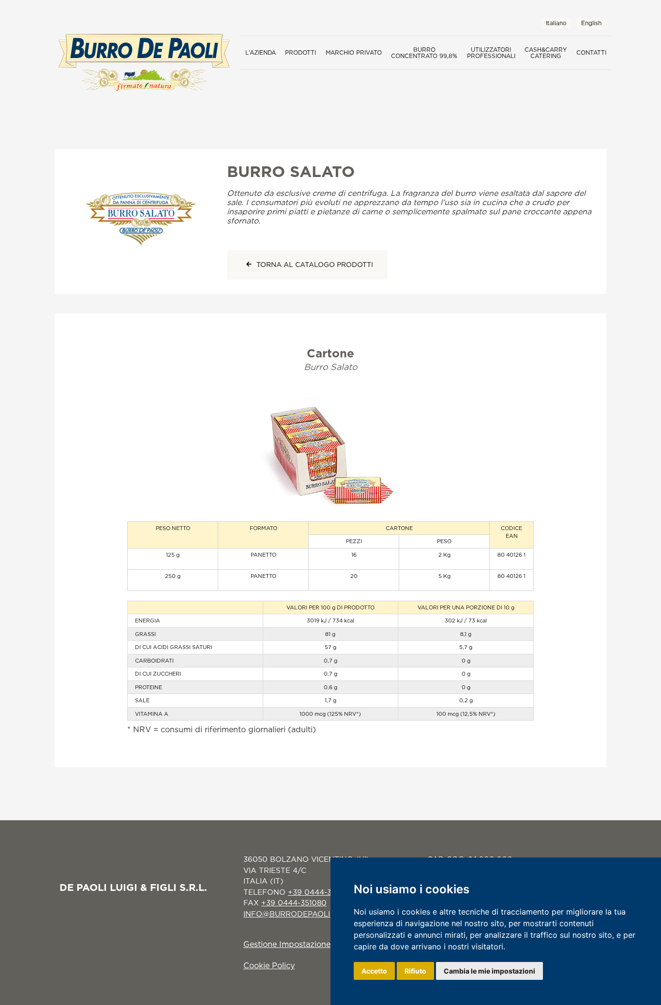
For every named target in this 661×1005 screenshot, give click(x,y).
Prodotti (300, 52)
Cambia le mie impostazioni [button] (489, 971)
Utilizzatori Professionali (491, 52)
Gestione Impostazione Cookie (301, 944)
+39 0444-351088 (320, 892)
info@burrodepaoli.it (291, 914)
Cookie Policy (269, 965)
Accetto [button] (374, 971)
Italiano (556, 23)
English (591, 23)
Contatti (591, 52)
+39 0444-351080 (294, 903)
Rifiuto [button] (415, 971)
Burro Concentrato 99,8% (424, 52)
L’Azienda (260, 52)
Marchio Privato (354, 52)
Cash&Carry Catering (546, 52)
